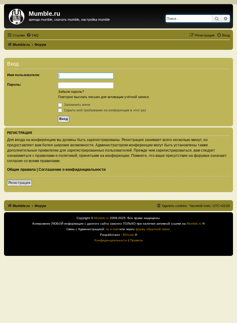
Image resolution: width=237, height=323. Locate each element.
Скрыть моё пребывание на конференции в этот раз (104, 110)
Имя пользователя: (23, 75)
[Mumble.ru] (17, 15)
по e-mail (112, 229)
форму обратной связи (152, 229)
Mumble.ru (101, 218)
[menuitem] (32, 35)
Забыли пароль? (71, 91)
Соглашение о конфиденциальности (72, 169)
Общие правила (21, 169)
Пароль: (14, 84)
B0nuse (128, 234)
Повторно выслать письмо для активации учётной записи (103, 97)
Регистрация (19, 183)
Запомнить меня (76, 104)
